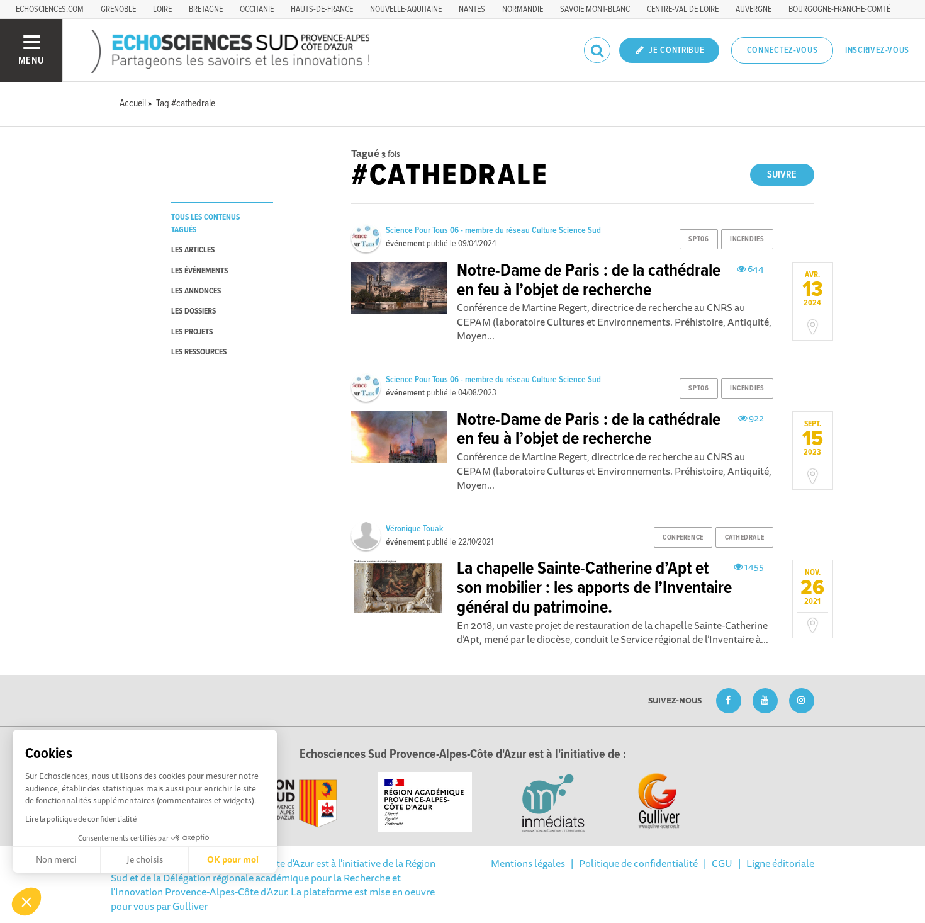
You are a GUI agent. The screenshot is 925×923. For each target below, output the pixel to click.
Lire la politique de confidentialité (81, 819)
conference (683, 537)
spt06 (698, 239)
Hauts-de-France (322, 9)
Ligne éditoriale (780, 863)
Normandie (522, 9)
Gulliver (190, 906)
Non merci (56, 859)
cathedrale (745, 537)
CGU (722, 863)
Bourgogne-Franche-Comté (839, 9)
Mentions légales (528, 863)
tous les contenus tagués (205, 223)
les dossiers (193, 311)
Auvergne (753, 9)
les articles (193, 250)
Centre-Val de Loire (683, 9)
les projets (192, 332)
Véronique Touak (414, 529)
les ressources (199, 352)
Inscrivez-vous (877, 50)
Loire (162, 9)
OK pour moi (233, 859)
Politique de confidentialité (638, 863)
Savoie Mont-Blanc (595, 9)
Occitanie (257, 9)
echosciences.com (50, 9)
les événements (199, 271)
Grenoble (118, 9)
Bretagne (206, 9)
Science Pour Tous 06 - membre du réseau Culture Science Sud (493, 230)
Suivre (782, 174)
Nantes (472, 9)
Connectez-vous (782, 50)
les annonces (196, 291)
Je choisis (144, 859)
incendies (747, 239)
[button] (26, 901)
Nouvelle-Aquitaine (406, 9)
